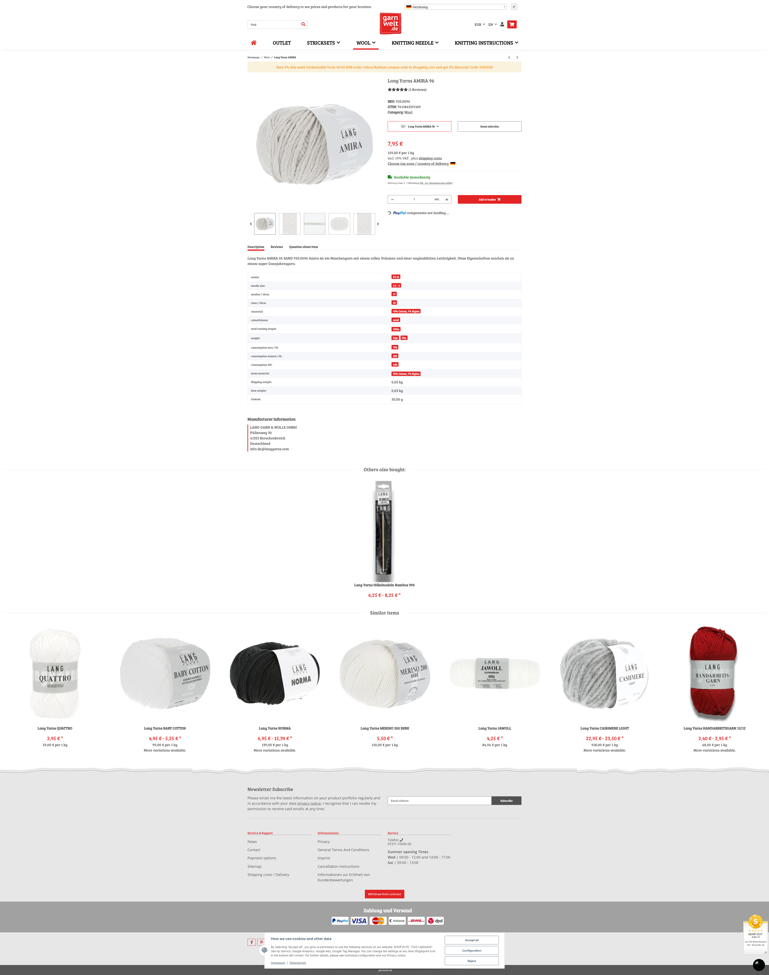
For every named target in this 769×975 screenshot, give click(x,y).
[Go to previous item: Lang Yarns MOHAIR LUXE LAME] (509, 57)
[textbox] (455, 6)
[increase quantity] (446, 199)
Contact (254, 849)
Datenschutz (298, 962)
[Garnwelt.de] (390, 24)
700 (395, 347)
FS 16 (396, 277)
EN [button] (490, 24)
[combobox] (456, 7)
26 (394, 303)
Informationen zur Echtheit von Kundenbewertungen (344, 877)
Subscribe (506, 801)
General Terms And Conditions (343, 849)
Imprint (324, 858)
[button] (502, 24)
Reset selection (489, 126)
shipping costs (430, 158)
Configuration (471, 950)
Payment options (262, 858)
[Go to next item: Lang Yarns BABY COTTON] (517, 57)
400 (395, 364)
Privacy (324, 841)
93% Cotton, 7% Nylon (406, 311)
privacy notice (309, 803)
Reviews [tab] (277, 247)
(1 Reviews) (418, 89)
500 (395, 356)
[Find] (303, 24)
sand (396, 320)
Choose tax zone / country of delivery (418, 163)
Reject (472, 961)
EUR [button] (478, 24)
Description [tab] (256, 247)
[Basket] (513, 24)
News (252, 841)
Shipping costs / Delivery (268, 874)
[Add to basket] (251, 75)
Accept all (472, 940)
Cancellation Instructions (338, 866)
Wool (408, 112)
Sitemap (254, 866)
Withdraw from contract (384, 894)
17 (394, 294)
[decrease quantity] (392, 199)
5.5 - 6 (396, 285)
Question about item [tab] (303, 247)
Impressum (278, 962)
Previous (251, 224)
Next (378, 224)
